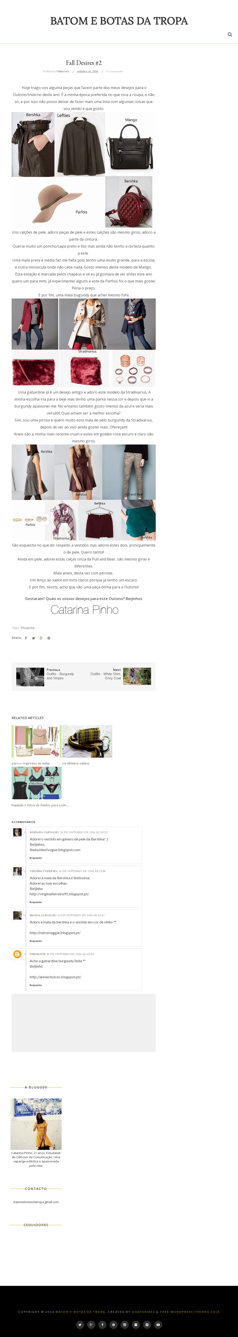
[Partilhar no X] (33, 638)
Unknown (37, 954)
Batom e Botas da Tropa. (81, 1312)
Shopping (27, 628)
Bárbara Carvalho (44, 832)
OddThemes (143, 1312)
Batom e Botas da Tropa (119, 20)
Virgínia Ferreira (44, 871)
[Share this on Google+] (41, 638)
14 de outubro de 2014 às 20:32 (84, 832)
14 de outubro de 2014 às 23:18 (82, 871)
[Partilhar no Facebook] (25, 638)
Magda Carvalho (43, 915)
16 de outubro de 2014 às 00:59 (70, 954)
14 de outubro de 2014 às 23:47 (81, 915)
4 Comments (114, 71)
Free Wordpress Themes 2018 (190, 1312)
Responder (36, 857)
